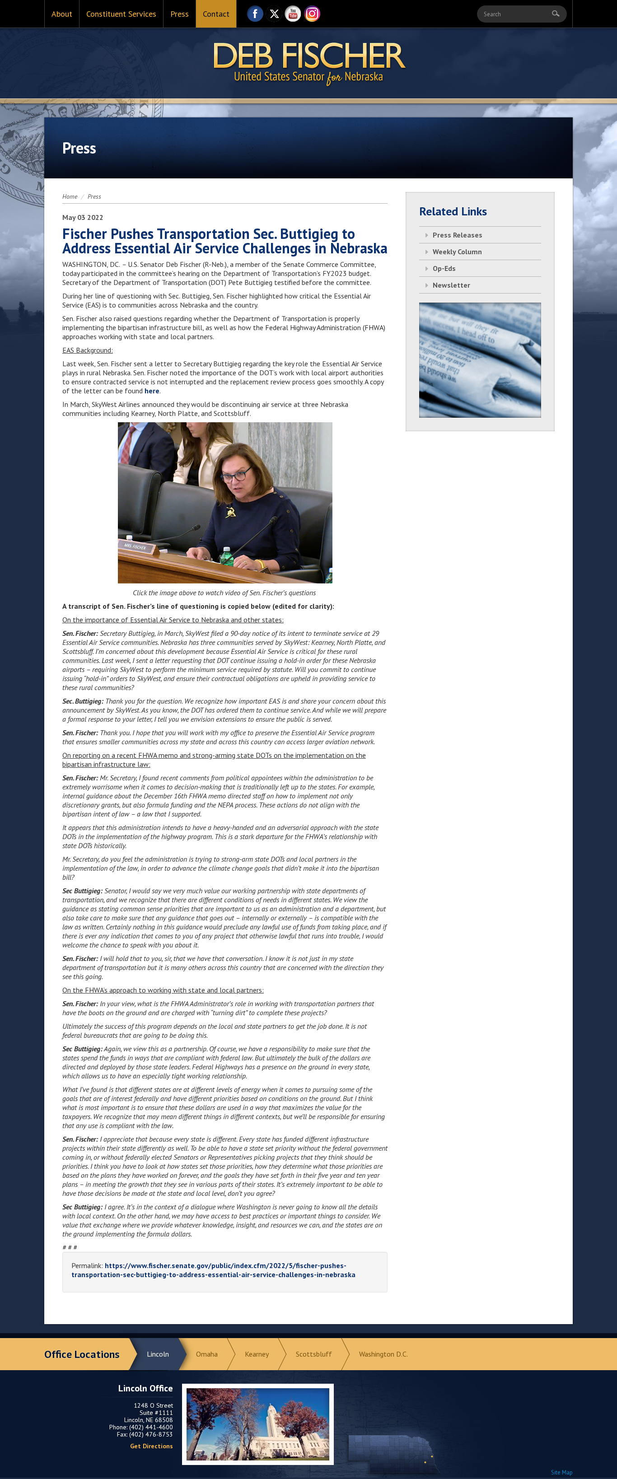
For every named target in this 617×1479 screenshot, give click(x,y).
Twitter (274, 16)
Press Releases (457, 234)
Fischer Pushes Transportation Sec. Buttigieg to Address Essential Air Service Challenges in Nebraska (225, 240)
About (61, 14)
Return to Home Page (308, 64)
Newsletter (451, 284)
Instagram (312, 16)
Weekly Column (457, 251)
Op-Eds (444, 268)
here (152, 390)
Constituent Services (121, 14)
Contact (216, 14)
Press (179, 14)
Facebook (255, 16)
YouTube (293, 16)
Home (69, 196)
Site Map (562, 1472)
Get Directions (151, 1446)
